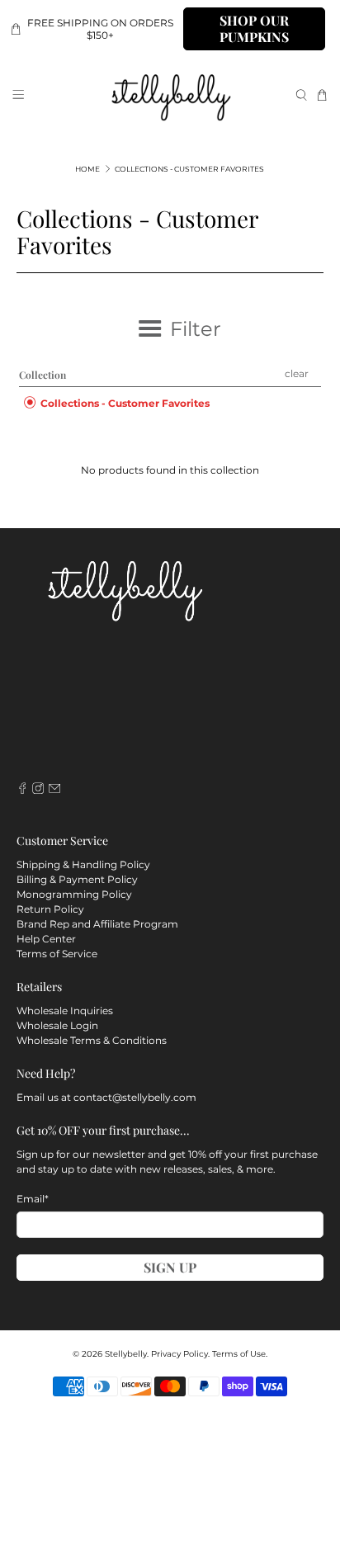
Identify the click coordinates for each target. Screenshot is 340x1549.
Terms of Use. (239, 1353)
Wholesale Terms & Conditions (92, 1040)
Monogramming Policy (74, 894)
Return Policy (50, 909)
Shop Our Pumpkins (254, 28)
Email (33, 1198)
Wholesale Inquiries (65, 1010)
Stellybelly (126, 1353)
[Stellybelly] (170, 95)
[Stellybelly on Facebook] (22, 791)
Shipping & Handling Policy (83, 864)
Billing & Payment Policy (77, 879)
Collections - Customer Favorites (189, 168)
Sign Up (170, 1267)
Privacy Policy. (180, 1353)
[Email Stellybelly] (54, 791)
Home (87, 168)
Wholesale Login (57, 1025)
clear (297, 373)
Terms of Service (57, 953)
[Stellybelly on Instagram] (38, 791)
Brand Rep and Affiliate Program (97, 924)
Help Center (46, 939)
